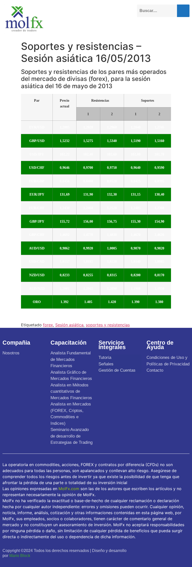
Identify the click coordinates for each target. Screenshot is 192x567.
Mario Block (19, 555)
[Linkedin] (174, 550)
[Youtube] (163, 550)
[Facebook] (141, 550)
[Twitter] (152, 550)
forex (48, 324)
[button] (186, 27)
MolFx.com (68, 488)
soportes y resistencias (108, 324)
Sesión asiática (69, 324)
